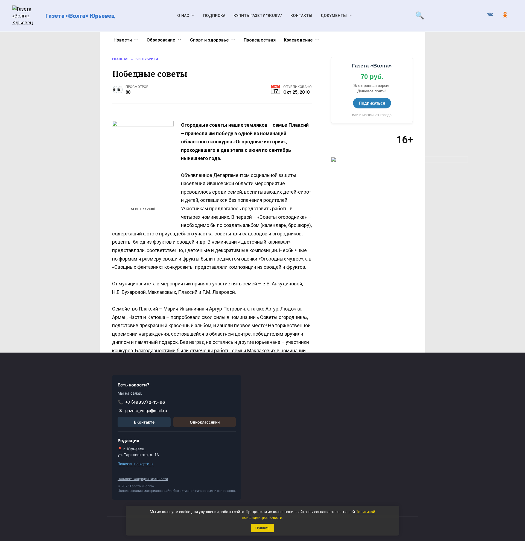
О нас (183, 15)
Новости (122, 40)
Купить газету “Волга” (258, 15)
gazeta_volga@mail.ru (143, 410)
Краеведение (298, 40)
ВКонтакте (144, 422)
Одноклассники (205, 422)
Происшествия (260, 40)
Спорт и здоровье (209, 40)
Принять (262, 528)
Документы (333, 15)
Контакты (301, 15)
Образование (161, 40)
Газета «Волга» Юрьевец (80, 16)
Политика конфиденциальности (143, 479)
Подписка (214, 15)
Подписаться (372, 103)
